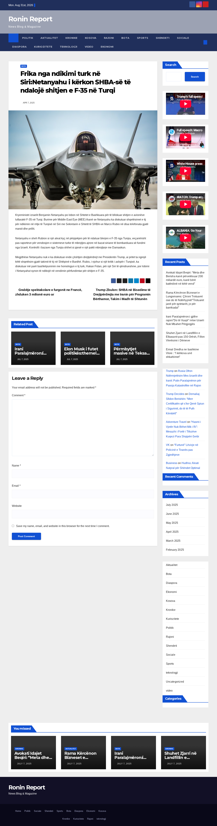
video (89, 46)
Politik (27, 37)
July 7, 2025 (24, 764)
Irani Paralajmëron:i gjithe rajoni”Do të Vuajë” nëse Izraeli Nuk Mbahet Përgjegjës (185, 320)
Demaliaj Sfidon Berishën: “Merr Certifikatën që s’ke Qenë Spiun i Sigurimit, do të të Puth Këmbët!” (185, 404)
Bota (125, 37)
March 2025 (173, 540)
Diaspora (19, 46)
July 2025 (172, 504)
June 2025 (172, 513)
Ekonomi (107, 46)
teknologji (68, 46)
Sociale (183, 37)
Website (17, 505)
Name (16, 465)
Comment (18, 395)
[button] (200, 42)
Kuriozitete (43, 46)
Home (18, 811)
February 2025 (175, 549)
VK (168, 444)
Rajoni (109, 37)
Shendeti (163, 37)
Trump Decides (175, 394)
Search (170, 65)
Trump (170, 370)
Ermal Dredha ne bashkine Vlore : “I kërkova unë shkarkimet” (182, 353)
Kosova (90, 37)
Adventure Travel (176, 421)
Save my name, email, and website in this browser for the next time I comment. (63, 526)
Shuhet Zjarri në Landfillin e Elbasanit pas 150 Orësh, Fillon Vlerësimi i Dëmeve (185, 337)
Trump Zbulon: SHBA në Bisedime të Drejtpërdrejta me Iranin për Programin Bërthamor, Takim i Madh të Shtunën (121, 294)
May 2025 (172, 522)
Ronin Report (30, 19)
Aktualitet (49, 37)
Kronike (71, 37)
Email (16, 485)
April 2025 (172, 531)
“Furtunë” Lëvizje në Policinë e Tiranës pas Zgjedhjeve (182, 449)
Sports (142, 37)
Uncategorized (175, 681)
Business (171, 463)
